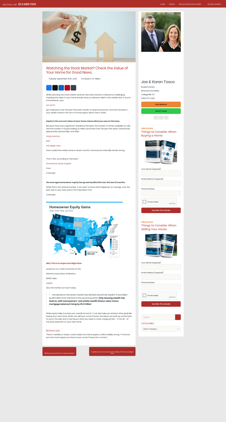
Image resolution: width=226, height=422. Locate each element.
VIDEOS (172, 4)
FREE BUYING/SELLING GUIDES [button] (190, 4)
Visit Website (161, 104)
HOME (162, 4)
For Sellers (96, 78)
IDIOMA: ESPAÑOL (214, 4)
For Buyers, (86, 78)
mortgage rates (53, 145)
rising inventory (53, 136)
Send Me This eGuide (161, 210)
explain (49, 283)
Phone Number (148, 189)
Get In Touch (161, 111)
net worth (50, 105)
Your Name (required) (151, 169)
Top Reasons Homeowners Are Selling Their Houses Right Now (112, 352)
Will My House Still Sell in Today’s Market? (59, 353)
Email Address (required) (152, 179)
